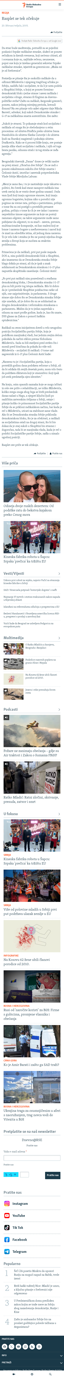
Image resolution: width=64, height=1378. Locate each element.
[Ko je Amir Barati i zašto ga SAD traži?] (32, 1041)
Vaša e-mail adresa (15, 1152)
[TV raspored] (39, 1346)
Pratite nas (53, 1175)
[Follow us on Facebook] (4, 1346)
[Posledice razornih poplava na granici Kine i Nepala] (14, 664)
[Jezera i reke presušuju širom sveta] (14, 694)
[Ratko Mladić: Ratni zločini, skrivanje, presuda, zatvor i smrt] (32, 777)
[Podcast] (32, 1374)
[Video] (13, 1374)
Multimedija (14, 638)
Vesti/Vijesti (14, 574)
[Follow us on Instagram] (25, 1346)
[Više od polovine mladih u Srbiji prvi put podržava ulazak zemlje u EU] (32, 886)
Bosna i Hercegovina (16, 1006)
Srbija (7, 855)
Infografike (11, 956)
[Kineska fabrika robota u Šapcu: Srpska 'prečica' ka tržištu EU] (32, 537)
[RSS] (32, 1346)
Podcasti (11, 710)
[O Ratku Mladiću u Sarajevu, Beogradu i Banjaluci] (14, 649)
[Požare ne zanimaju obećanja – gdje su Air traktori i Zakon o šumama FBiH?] (32, 731)
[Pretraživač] (50, 1374)
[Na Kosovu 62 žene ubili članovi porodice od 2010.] (14, 679)
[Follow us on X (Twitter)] (11, 1346)
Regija (5, 13)
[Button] (56, 32)
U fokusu (11, 814)
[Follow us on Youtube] (18, 1346)
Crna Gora (10, 1060)
